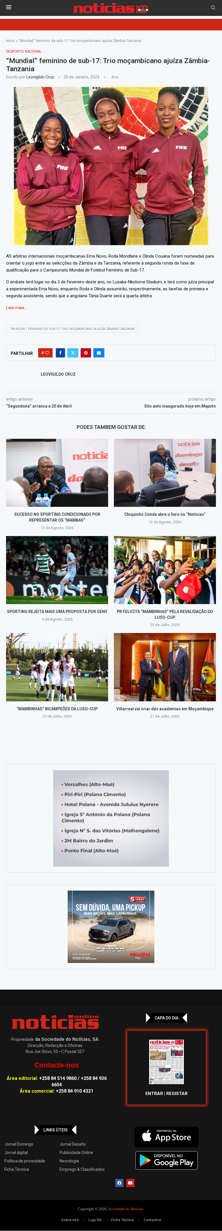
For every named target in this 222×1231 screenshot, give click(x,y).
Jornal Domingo (18, 1144)
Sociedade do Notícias (125, 1209)
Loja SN (94, 1220)
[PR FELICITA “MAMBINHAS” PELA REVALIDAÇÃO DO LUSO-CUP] (165, 570)
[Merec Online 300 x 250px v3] (111, 927)
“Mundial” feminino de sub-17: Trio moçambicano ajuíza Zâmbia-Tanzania (72, 329)
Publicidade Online (76, 1153)
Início (10, 40)
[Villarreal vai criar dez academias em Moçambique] (165, 667)
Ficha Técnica (16, 1169)
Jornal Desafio (73, 1144)
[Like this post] (47, 352)
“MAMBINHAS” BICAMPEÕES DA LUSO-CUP (57, 709)
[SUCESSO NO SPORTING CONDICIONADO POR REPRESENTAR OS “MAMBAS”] (57, 473)
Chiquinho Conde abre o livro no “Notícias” (165, 514)
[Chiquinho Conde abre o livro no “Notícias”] (165, 473)
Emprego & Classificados (82, 1169)
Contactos (152, 1220)
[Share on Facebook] (60, 352)
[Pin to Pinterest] (86, 352)
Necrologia (69, 1161)
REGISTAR (177, 1093)
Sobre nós (70, 1220)
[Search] (213, 7)
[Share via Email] (98, 352)
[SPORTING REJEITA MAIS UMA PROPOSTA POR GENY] (57, 570)
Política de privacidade (24, 1161)
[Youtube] (130, 1183)
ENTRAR (154, 1093)
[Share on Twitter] (72, 352)
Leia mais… (16, 307)
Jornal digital (16, 1153)
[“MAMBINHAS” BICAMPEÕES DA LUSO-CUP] (57, 667)
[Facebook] (119, 1183)
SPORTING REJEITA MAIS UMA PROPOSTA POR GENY (57, 611)
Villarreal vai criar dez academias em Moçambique (165, 709)
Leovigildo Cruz (40, 77)
